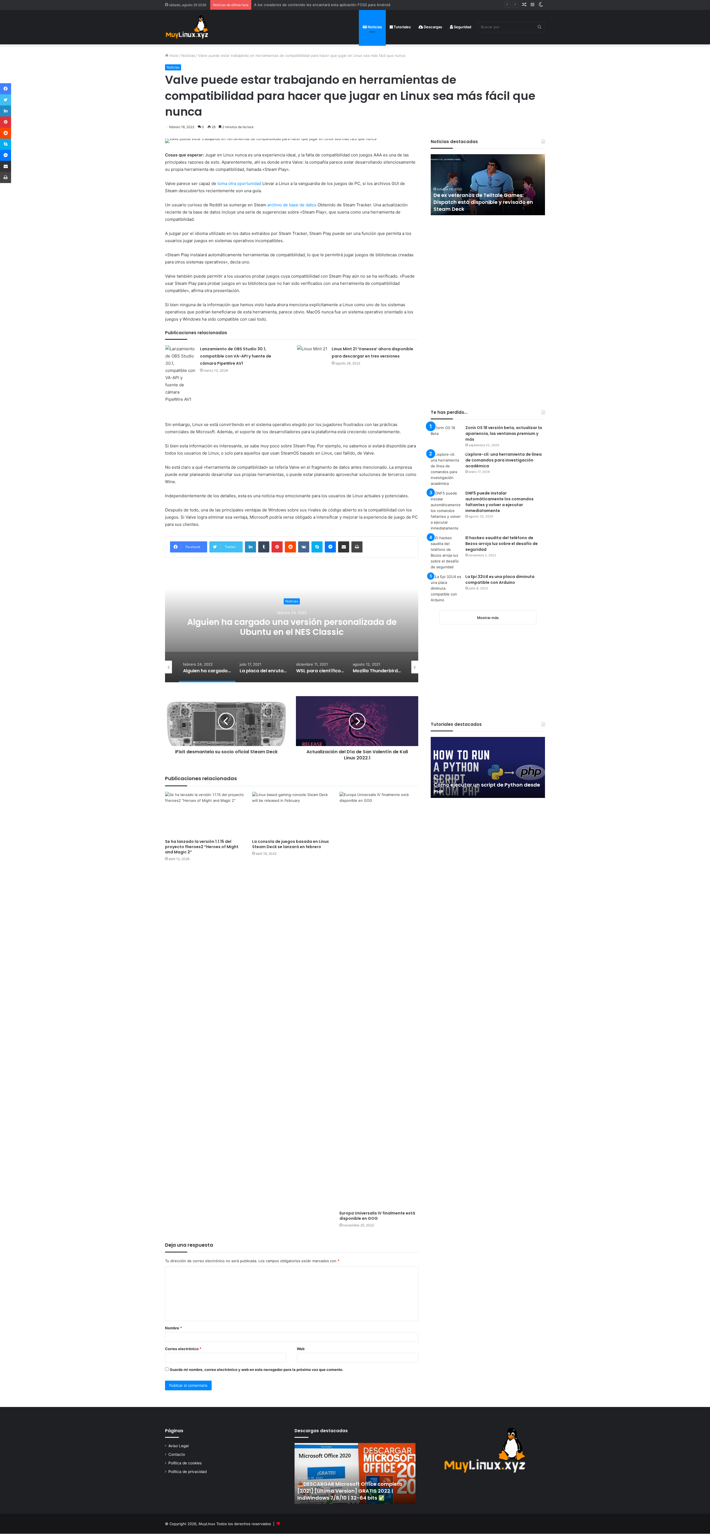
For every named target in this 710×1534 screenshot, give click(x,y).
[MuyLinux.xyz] (187, 27)
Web (301, 1349)
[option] (292, 626)
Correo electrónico (183, 1349)
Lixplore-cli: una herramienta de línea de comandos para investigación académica (503, 460)
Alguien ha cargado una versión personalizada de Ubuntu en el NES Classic (292, 627)
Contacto (176, 1454)
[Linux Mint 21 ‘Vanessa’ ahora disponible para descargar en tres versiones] (312, 355)
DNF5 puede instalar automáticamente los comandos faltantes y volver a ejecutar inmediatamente (499, 501)
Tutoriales (402, 27)
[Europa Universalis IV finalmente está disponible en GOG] (378, 1000)
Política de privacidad (187, 1471)
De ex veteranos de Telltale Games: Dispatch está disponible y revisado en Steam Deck (449, 202)
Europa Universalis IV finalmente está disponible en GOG (377, 1215)
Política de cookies (185, 1463)
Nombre (173, 1328)
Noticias (374, 27)
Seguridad (462, 27)
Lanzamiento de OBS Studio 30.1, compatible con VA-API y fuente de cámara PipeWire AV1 (235, 356)
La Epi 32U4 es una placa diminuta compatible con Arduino (499, 579)
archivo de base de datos (291, 204)
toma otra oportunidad (239, 183)
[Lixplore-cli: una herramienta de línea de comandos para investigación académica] (446, 469)
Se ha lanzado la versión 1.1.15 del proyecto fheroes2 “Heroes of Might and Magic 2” (202, 847)
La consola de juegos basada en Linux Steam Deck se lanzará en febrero (290, 844)
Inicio (173, 55)
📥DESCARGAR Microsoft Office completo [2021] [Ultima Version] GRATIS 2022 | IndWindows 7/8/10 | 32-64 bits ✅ (349, 1490)
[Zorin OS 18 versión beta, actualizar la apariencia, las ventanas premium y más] (446, 435)
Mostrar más (488, 617)
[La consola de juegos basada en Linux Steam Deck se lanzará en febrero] (291, 814)
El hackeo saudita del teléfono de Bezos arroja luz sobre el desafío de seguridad (501, 543)
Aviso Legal (178, 1446)
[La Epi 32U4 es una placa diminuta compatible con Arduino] (446, 590)
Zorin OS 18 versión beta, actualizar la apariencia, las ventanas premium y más (503, 433)
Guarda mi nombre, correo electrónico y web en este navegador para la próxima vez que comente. (256, 1369)
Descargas (432, 27)
